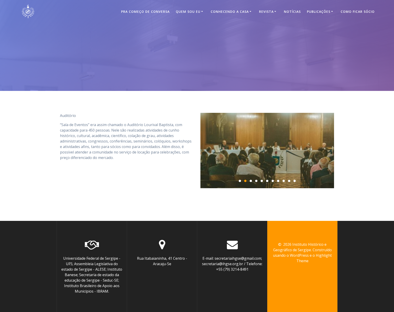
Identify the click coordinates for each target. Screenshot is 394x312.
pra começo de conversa (145, 11)
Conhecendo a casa (230, 11)
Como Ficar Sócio (358, 11)
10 (289, 181)
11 (294, 181)
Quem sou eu (188, 11)
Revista (266, 11)
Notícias (292, 11)
